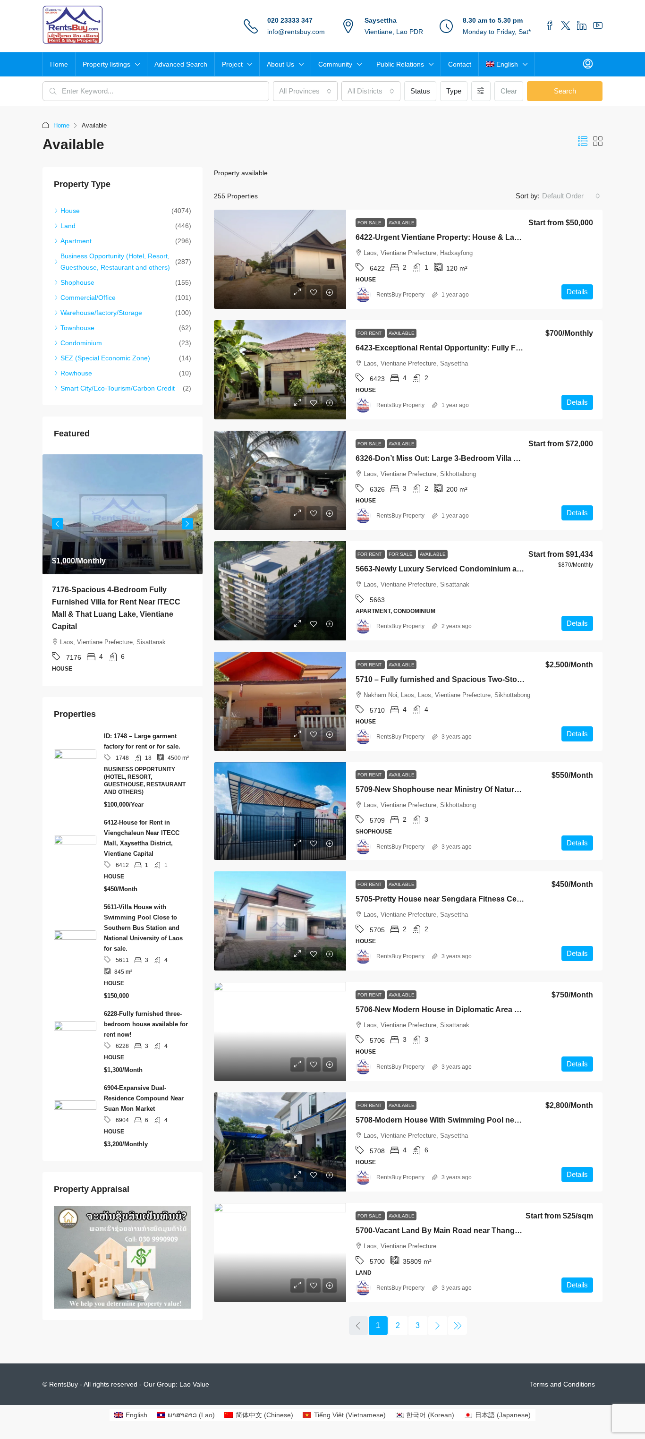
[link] (280, 259)
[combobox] (305, 91)
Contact (459, 64)
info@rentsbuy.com (296, 31)
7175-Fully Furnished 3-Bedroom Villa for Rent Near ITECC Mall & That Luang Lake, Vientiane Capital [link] (121, 602)
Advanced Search (180, 64)
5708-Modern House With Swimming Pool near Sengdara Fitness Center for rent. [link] (499, 1120)
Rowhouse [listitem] (76, 373)
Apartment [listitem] (76, 241)
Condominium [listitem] (81, 343)
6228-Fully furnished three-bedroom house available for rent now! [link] (146, 1012)
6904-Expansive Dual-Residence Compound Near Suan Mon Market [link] (144, 1086)
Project (232, 64)
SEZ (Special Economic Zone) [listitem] (105, 358)
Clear (509, 91)
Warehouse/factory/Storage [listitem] (101, 312)
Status (420, 91)
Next (187, 520)
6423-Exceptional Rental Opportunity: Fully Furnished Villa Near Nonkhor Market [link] (499, 348)
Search (565, 91)
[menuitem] (588, 64)
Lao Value (194, 1384)
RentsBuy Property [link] (400, 294)
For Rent (370, 333)
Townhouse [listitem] (77, 328)
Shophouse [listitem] (77, 282)
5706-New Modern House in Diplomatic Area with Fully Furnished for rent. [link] (486, 1009)
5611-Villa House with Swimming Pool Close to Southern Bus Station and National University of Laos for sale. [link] (143, 915)
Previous (57, 520)
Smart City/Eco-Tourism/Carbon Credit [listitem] (117, 388)
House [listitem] (70, 210)
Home (59, 64)
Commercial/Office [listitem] (88, 297)
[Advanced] (481, 91)
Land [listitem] (68, 226)
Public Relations (400, 64)
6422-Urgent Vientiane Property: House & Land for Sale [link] (454, 237)
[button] (582, 141)
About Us (280, 64)
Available (402, 222)
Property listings (106, 64)
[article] (122, 563)
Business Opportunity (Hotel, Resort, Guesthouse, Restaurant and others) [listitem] (115, 261)
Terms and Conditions (562, 1384)
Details (577, 292)
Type (453, 91)
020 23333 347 (290, 20)
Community (335, 64)
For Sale (370, 222)
